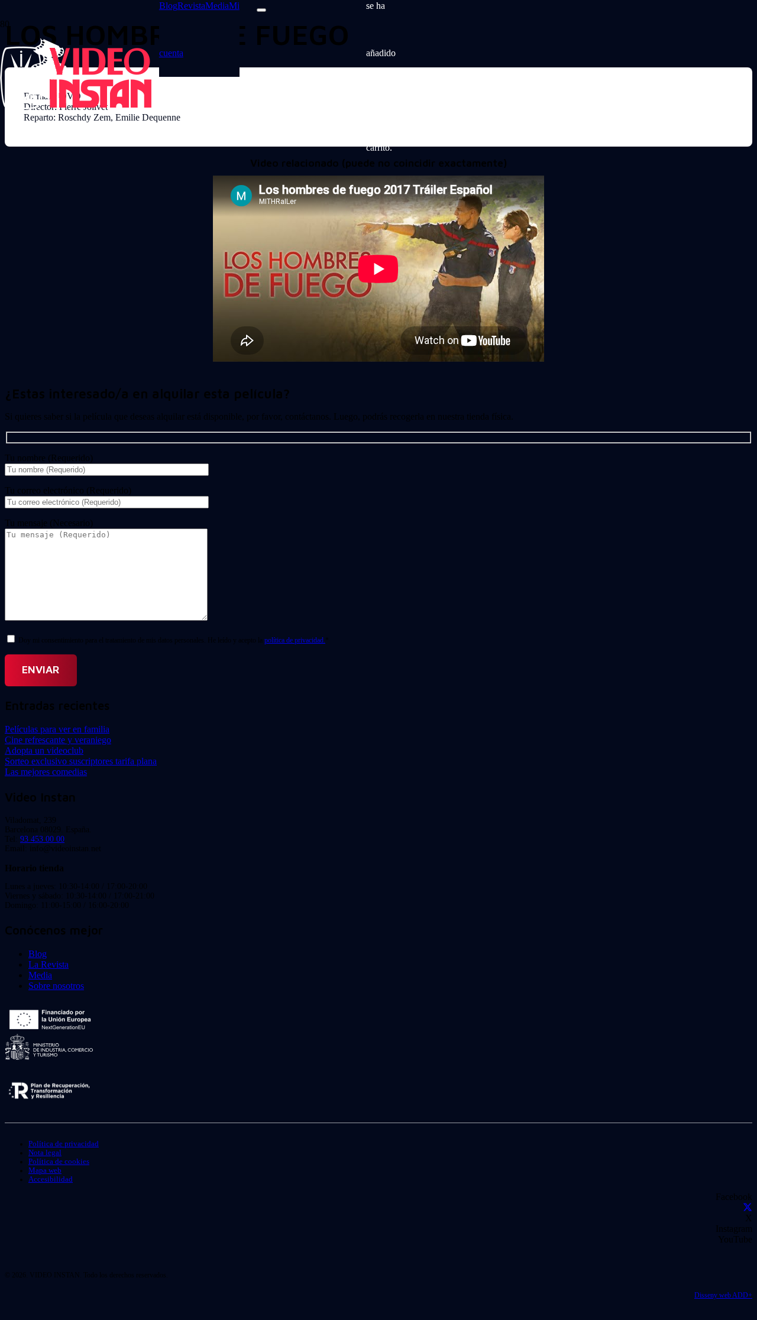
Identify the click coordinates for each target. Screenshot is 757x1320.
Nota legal (45, 1153)
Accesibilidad (50, 1179)
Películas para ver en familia (57, 729)
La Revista (48, 964)
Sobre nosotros (56, 986)
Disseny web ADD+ (723, 1295)
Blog (37, 954)
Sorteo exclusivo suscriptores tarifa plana (81, 761)
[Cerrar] (261, 10)
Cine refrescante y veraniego (58, 740)
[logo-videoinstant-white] (75, 106)
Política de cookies (58, 1161)
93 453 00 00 (42, 839)
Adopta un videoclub (44, 750)
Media (40, 975)
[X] (747, 1207)
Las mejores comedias (46, 772)
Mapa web (45, 1170)
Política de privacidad (63, 1144)
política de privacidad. (294, 640)
